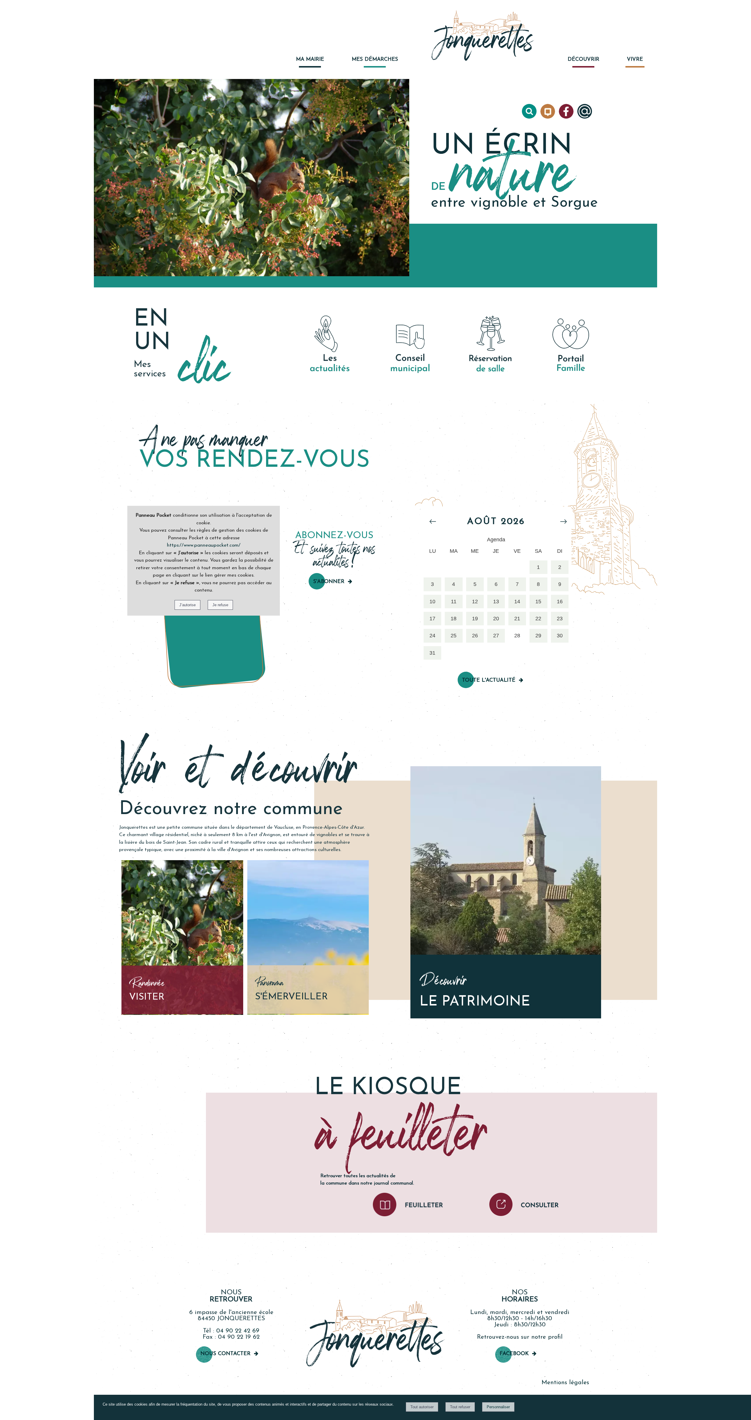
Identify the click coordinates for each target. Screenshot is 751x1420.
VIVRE (635, 59)
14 (517, 601)
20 (496, 618)
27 (496, 636)
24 (432, 636)
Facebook (514, 1354)
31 (432, 653)
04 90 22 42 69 (237, 1331)
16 (560, 601)
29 (538, 636)
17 (432, 618)
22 (538, 618)
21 (517, 618)
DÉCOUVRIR (583, 59)
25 (453, 636)
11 (453, 601)
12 (475, 601)
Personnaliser (498, 1407)
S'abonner (328, 581)
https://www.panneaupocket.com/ (204, 545)
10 (432, 601)
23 (560, 618)
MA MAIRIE (310, 59)
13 (496, 601)
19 (475, 618)
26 (475, 636)
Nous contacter (225, 1354)
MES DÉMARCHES (375, 59)
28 (517, 636)
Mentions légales (565, 1382)
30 (560, 636)
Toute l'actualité (488, 680)
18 (453, 618)
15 (538, 601)
